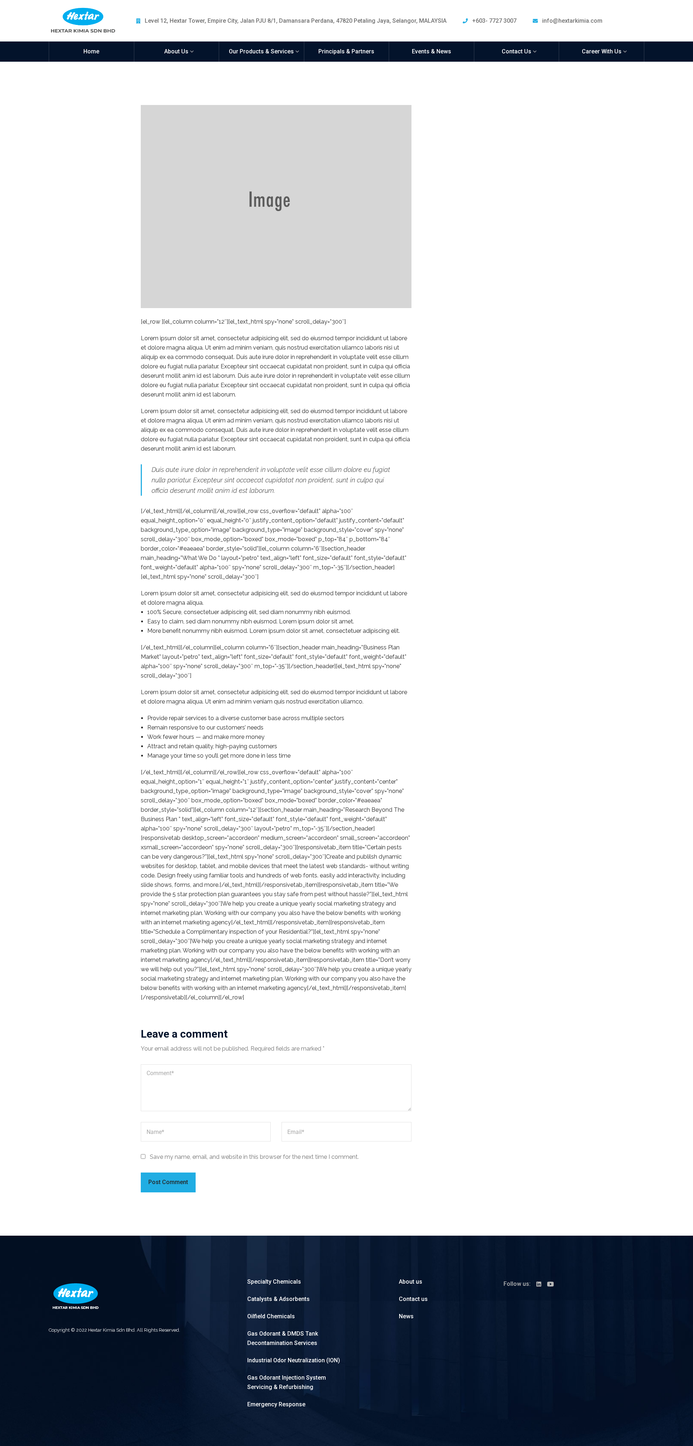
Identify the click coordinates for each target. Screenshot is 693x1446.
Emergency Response (276, 1404)
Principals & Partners (346, 51)
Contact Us (516, 51)
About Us (176, 51)
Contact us (413, 1299)
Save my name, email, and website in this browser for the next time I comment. (254, 1156)
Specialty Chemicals (274, 1281)
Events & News (431, 51)
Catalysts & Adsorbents (278, 1299)
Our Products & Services (261, 51)
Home (91, 51)
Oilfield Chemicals (271, 1316)
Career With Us (602, 51)
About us (410, 1281)
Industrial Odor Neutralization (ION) (293, 1360)
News (406, 1316)
